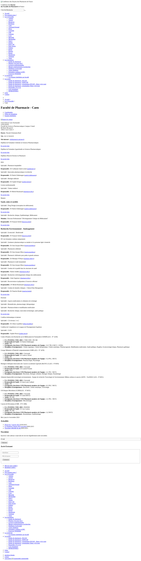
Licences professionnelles (16, 65)
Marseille (11, 37)
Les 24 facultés (9, 17)
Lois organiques (13, 89)
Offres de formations (11, 114)
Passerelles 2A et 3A (14, 87)
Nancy (10, 41)
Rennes (10, 51)
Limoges (11, 34)
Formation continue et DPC (16, 72)
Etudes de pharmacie (14, 62)
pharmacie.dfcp (28, 191)
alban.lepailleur (27, 324)
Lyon (10, 36)
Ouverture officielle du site (13, 428)
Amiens (10, 18)
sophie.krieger (26, 182)
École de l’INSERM (14, 74)
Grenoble (11, 30)
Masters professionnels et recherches (19, 67)
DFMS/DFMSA (13, 91)
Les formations (9, 60)
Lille (9, 32)
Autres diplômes (13, 70)
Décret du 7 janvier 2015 (12, 425)
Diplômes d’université (15, 68)
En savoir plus (5, 146)
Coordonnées (9, 112)
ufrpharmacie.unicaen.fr (17, 139)
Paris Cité (11, 44)
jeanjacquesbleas (30, 245)
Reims (10, 49)
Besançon (11, 22)
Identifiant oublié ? (10, 467)
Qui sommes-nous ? (11, 15)
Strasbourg (11, 55)
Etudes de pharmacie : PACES (17, 80)
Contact (7, 94)
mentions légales (10, 555)
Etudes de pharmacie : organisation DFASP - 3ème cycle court (27, 84)
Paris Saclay (12, 46)
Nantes (10, 43)
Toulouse (11, 56)
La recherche (8, 75)
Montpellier (11, 39)
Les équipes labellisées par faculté (18, 77)
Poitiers (10, 48)
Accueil (7, 13)
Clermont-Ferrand (13, 27)
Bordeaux (11, 24)
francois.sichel (26, 222)
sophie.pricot (23, 333)
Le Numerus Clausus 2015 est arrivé (16, 426)
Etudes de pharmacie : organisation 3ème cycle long (24, 86)
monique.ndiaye (29, 258)
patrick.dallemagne (30, 175)
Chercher (3, 10)
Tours (10, 58)
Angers (10, 20)
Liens (6, 93)
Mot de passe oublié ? (11, 466)
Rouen (10, 53)
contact (7, 557)
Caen (10, 25)
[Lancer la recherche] (25, 10)
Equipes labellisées (10, 116)
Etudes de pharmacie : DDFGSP (18, 82)
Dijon (10, 29)
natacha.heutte (26, 291)
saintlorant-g (31, 169)
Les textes (8, 79)
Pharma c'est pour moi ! (15, 63)
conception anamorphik (16, 558)
